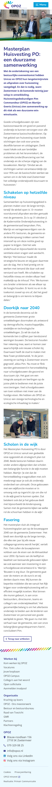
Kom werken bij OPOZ (15, 663)
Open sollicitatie (12, 684)
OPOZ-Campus (11, 675)
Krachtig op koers (13, 699)
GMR (6, 716)
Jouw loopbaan (12, 671)
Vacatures (9, 667)
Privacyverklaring (23, 772)
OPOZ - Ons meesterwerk (17, 704)
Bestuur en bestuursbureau (19, 708)
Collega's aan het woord (17, 680)
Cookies (7, 772)
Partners (8, 720)
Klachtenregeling (13, 725)
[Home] (18, 5)
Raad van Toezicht (13, 712)
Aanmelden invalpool (15, 688)
